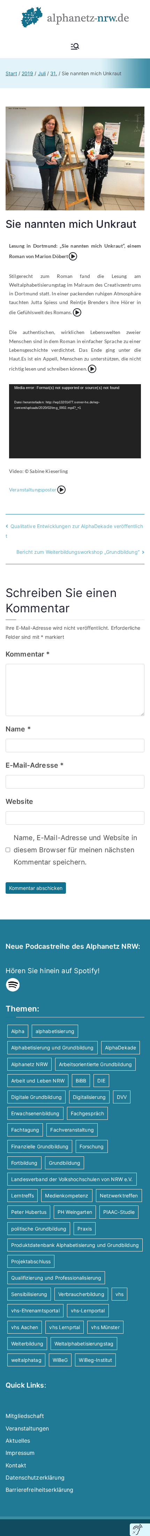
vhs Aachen (24, 1327)
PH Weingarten (75, 1212)
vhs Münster (105, 1327)
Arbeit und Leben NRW (38, 1081)
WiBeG (60, 1360)
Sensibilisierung (29, 1294)
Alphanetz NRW (29, 1064)
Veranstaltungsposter (33, 489)
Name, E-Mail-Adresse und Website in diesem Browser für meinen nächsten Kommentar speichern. (75, 850)
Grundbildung (65, 1163)
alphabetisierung (55, 1031)
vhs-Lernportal (88, 1310)
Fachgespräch (87, 1113)
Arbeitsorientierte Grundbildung (95, 1064)
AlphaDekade (120, 1047)
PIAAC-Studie (119, 1212)
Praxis (84, 1229)
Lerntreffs (22, 1195)
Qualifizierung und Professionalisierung (56, 1278)
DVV (122, 1097)
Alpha (17, 1031)
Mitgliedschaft (25, 1415)
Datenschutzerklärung (35, 1477)
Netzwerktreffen (119, 1195)
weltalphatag (26, 1360)
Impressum (20, 1452)
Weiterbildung (27, 1344)
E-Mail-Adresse (35, 765)
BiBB (81, 1081)
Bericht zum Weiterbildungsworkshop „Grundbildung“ (78, 552)
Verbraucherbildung (81, 1294)
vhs (119, 1294)
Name (18, 729)
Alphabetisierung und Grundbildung (52, 1047)
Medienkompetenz (66, 1195)
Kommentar (28, 654)
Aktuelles (18, 1440)
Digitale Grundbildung (36, 1097)
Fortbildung (24, 1163)
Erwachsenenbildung (35, 1113)
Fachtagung (25, 1130)
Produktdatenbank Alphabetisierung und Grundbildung (75, 1245)
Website (19, 801)
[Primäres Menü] (75, 46)
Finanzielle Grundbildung (39, 1146)
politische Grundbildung (38, 1229)
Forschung (92, 1146)
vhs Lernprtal (64, 1327)
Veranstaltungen (27, 1428)
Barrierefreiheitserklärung (40, 1489)
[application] (75, 421)
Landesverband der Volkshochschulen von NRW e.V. (72, 1179)
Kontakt (16, 1465)
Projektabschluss (31, 1261)
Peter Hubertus (28, 1212)
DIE (101, 1081)
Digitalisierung (89, 1097)
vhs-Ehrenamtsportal (35, 1310)
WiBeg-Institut (95, 1360)
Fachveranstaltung (71, 1130)
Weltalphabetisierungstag (83, 1344)
